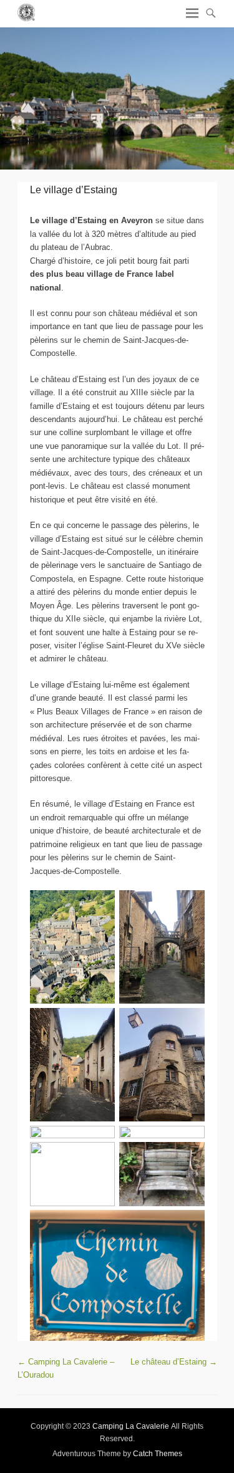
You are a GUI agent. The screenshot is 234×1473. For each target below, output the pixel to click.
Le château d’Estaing (173, 1361)
